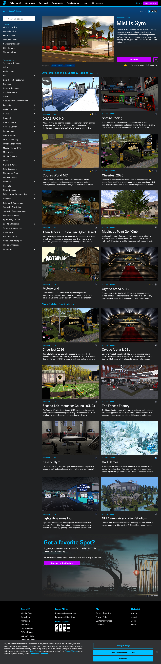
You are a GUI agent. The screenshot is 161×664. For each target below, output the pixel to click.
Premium (7, 181)
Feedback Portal (28, 640)
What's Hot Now (10, 27)
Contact (135, 613)
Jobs (133, 621)
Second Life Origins (12, 207)
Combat (6, 96)
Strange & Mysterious (12, 228)
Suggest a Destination (62, 563)
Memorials (8, 152)
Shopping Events (10, 52)
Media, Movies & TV (12, 148)
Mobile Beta (26, 613)
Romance (7, 199)
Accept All (123, 659)
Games (6, 114)
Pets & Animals (9, 169)
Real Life (7, 186)
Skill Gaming (9, 48)
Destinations (27, 628)
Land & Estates (9, 135)
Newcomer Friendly (12, 44)
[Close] (157, 652)
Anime (6, 67)
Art (4, 75)
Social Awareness (11, 215)
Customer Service (104, 621)
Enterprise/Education (65, 617)
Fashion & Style (10, 109)
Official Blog (27, 632)
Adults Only (8, 249)
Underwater (8, 232)
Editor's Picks (9, 35)
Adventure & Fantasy (12, 63)
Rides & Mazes (9, 190)
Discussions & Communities (15, 101)
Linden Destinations (12, 144)
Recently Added (10, 31)
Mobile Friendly (10, 156)
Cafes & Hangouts (11, 88)
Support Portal (27, 636)
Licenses (100, 624)
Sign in (139, 3)
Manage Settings (123, 646)
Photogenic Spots (11, 173)
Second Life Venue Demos (14, 211)
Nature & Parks (9, 165)
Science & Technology (13, 203)
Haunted (7, 118)
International (8, 131)
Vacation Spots (10, 236)
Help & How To (9, 122)
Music (6, 160)
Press (133, 624)
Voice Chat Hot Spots (12, 241)
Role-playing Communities (15, 194)
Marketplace (27, 621)
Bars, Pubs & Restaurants (14, 80)
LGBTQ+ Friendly (10, 140)
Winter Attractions (11, 245)
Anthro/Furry (8, 71)
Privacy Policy (102, 617)
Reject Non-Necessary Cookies (123, 652)
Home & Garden (10, 127)
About (134, 617)
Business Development (66, 613)
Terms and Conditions (39, 654)
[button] (15, 3)
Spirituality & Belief (11, 220)
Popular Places (9, 177)
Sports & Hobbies (15, 11)
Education (7, 105)
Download (25, 617)
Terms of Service (103, 613)
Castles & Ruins (10, 92)
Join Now (133, 59)
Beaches (7, 84)
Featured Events (10, 40)
